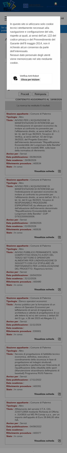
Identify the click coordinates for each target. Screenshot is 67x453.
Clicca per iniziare (30, 79)
